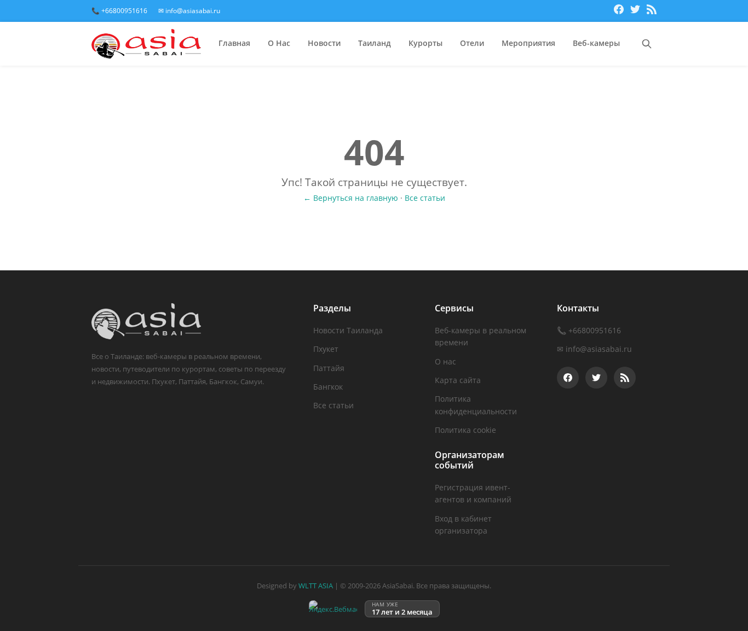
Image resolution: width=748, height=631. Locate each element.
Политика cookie (465, 430)
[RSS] (652, 11)
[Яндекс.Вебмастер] (333, 608)
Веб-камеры (596, 43)
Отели (472, 43)
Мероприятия (528, 43)
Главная (234, 43)
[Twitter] (635, 11)
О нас (445, 361)
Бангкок (328, 386)
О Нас (279, 43)
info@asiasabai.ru (599, 349)
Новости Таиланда (348, 330)
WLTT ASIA (315, 586)
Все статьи (425, 198)
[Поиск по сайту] (647, 44)
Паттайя (328, 368)
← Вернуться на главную (350, 198)
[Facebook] (619, 11)
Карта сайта (458, 380)
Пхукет (325, 349)
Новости (324, 43)
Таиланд (374, 43)
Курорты (425, 43)
